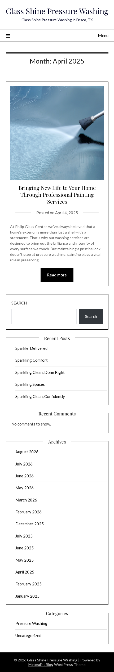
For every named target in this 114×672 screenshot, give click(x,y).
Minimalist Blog (40, 664)
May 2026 (24, 487)
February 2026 (28, 511)
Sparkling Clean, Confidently (40, 396)
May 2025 (24, 560)
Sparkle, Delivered (31, 348)
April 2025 (24, 572)
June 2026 (24, 475)
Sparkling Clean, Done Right (40, 372)
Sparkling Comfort (31, 360)
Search (19, 303)
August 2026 (26, 451)
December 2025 (29, 523)
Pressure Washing (31, 623)
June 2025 (24, 547)
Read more (57, 274)
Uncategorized (28, 635)
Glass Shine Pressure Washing (57, 11)
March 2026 (26, 500)
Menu (103, 35)
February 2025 (28, 583)
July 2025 (24, 536)
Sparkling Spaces (30, 384)
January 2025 (27, 596)
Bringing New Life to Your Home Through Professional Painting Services (57, 194)
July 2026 (24, 464)
